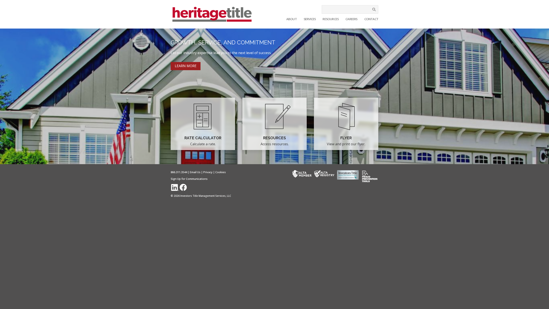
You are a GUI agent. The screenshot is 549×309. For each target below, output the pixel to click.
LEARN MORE (185, 66)
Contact (371, 19)
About (291, 19)
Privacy (208, 172)
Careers (351, 19)
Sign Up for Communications (189, 179)
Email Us (195, 172)
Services (310, 19)
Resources (331, 19)
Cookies (220, 172)
